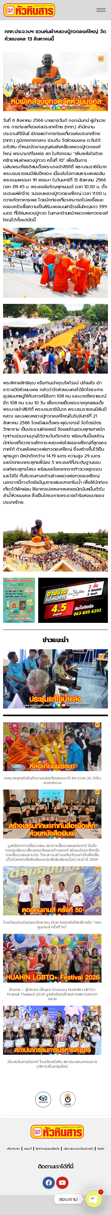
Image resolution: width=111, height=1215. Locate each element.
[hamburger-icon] (101, 10)
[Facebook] (49, 1183)
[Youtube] (62, 1183)
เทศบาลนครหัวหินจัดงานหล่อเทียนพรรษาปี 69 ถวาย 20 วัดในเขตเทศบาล (52, 780)
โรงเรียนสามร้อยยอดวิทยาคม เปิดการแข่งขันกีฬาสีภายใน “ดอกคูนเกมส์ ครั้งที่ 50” (52, 925)
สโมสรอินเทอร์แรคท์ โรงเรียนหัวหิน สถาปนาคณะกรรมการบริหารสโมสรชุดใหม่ (52, 1064)
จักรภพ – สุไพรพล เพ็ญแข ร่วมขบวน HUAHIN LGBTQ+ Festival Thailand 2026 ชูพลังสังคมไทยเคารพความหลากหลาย (52, 994)
